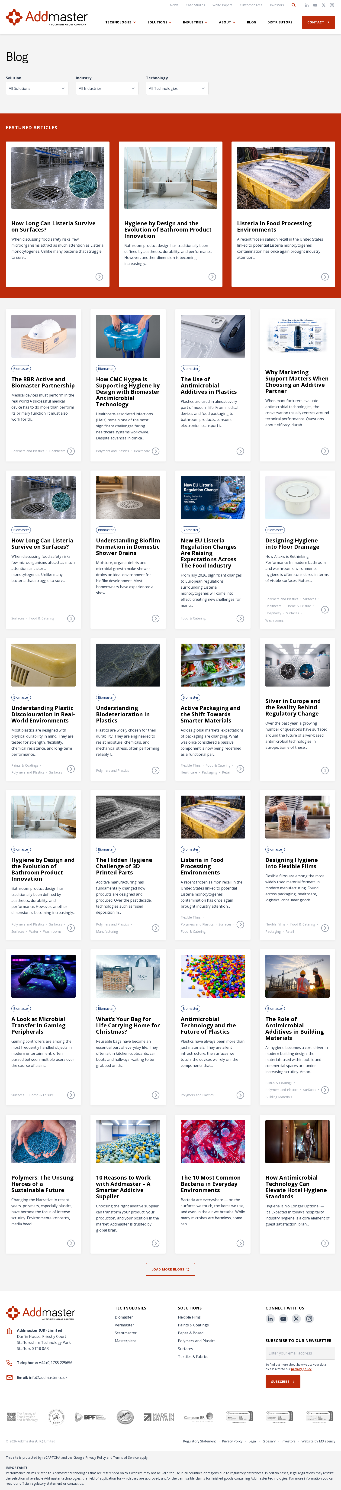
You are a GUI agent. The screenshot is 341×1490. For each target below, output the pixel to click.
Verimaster (124, 1325)
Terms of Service (126, 1457)
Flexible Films (189, 1317)
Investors (277, 5)
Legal (252, 1441)
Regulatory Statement (199, 1441)
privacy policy (301, 1369)
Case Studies (195, 5)
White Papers (222, 5)
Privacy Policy (232, 1441)
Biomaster (124, 1317)
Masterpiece (125, 1340)
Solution (13, 78)
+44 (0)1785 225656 (55, 1362)
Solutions (157, 22)
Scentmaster (126, 1332)
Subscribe (280, 1381)
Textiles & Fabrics (193, 1356)
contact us (75, 1483)
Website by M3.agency (318, 1441)
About (225, 22)
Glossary (269, 1441)
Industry (83, 78)
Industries (193, 22)
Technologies (118, 22)
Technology (157, 78)
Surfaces (185, 1348)
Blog (251, 22)
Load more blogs (167, 1269)
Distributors (280, 22)
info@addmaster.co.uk (48, 1377)
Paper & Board (190, 1332)
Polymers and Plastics (197, 1340)
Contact (316, 22)
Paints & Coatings (193, 1325)
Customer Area (251, 5)
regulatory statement (46, 1483)
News (174, 5)
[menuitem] (174, 5)
